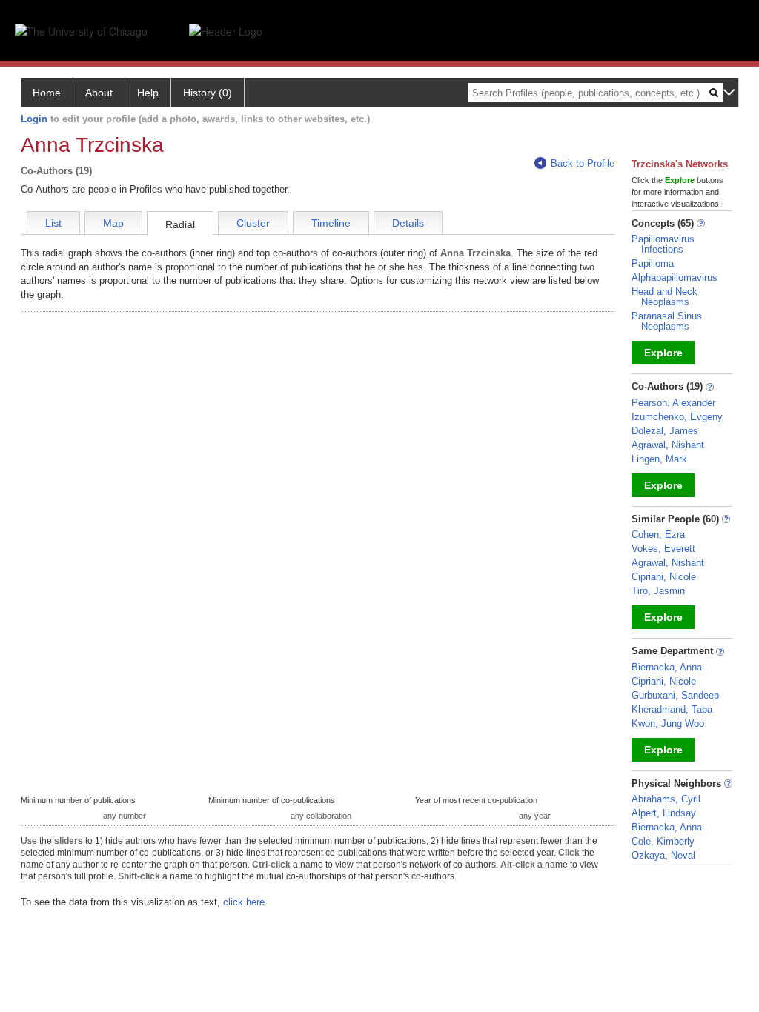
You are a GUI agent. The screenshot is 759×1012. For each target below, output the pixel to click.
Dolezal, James (665, 430)
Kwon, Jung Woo (668, 723)
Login (34, 118)
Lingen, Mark (659, 459)
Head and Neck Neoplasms (664, 296)
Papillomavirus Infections (663, 244)
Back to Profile (582, 163)
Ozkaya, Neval (663, 855)
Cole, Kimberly (663, 841)
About (99, 93)
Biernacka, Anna (667, 667)
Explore (663, 353)
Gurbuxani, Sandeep (675, 695)
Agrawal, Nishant (668, 444)
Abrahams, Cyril (666, 799)
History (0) (207, 93)
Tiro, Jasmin (658, 590)
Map (113, 223)
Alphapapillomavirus (674, 277)
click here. (245, 902)
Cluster (253, 223)
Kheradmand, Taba (672, 709)
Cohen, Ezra (658, 534)
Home (47, 93)
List (53, 223)
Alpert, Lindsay (664, 813)
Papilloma (653, 263)
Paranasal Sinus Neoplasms (667, 321)
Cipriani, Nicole (664, 576)
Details (408, 223)
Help (148, 93)
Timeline (331, 223)
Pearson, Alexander (673, 402)
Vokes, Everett (663, 548)
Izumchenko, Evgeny (677, 416)
